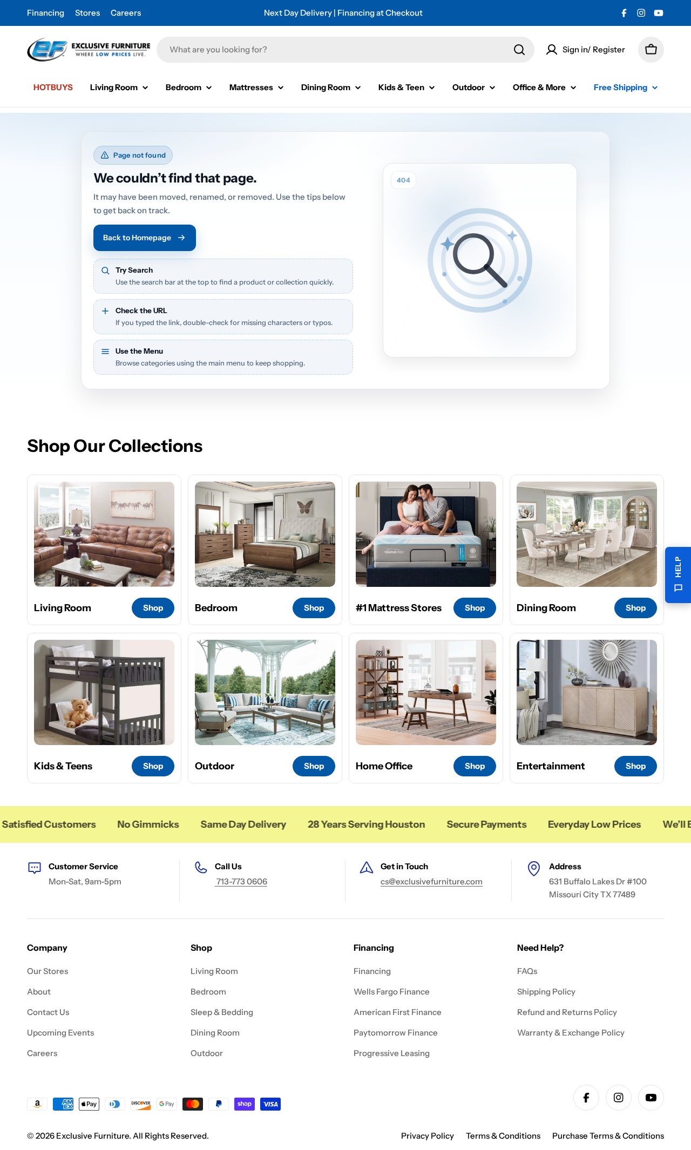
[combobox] (345, 50)
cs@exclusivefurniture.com (432, 881)
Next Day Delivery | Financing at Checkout (343, 13)
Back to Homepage (137, 237)
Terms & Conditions (503, 1136)
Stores (87, 13)
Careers (126, 13)
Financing (45, 13)
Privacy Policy (427, 1136)
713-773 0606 (241, 881)
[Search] (519, 49)
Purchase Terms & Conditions (608, 1136)
